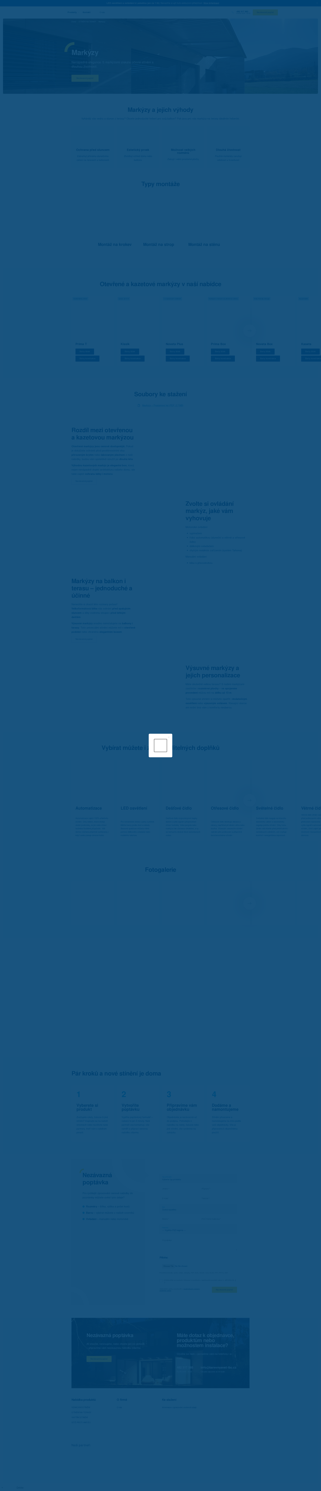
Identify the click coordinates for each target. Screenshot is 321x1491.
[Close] (168, 737)
